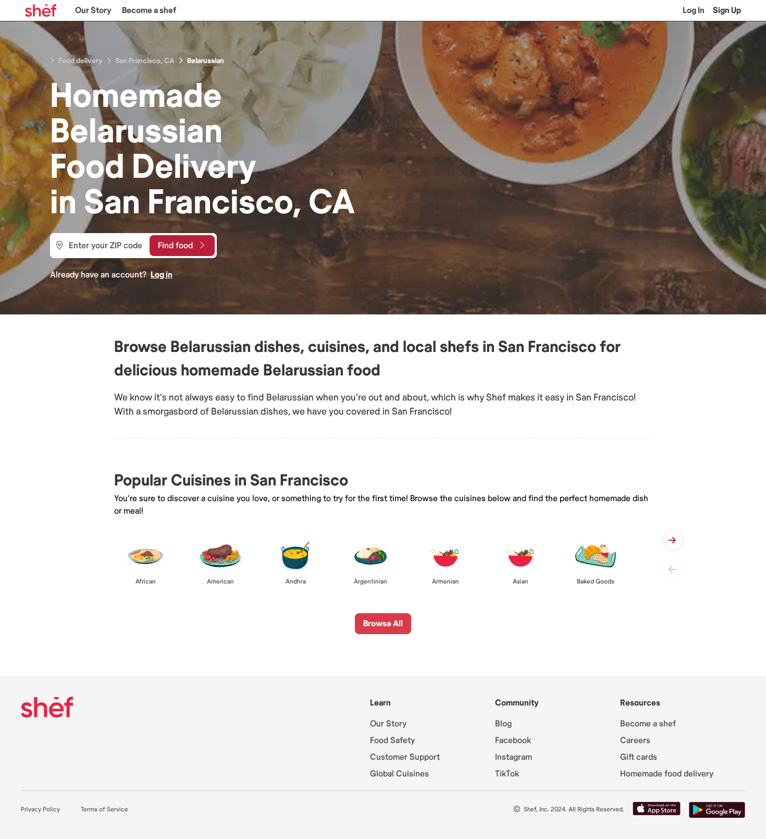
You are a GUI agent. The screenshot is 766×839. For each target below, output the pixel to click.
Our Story (93, 10)
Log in (161, 275)
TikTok (507, 774)
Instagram (513, 757)
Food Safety (392, 740)
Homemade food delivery (666, 774)
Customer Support (405, 757)
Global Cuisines (399, 774)
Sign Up (727, 10)
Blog (503, 724)
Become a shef (149, 10)
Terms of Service (104, 809)
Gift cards (638, 757)
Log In (694, 10)
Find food (175, 245)
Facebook (513, 740)
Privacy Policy (40, 809)
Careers (635, 740)
